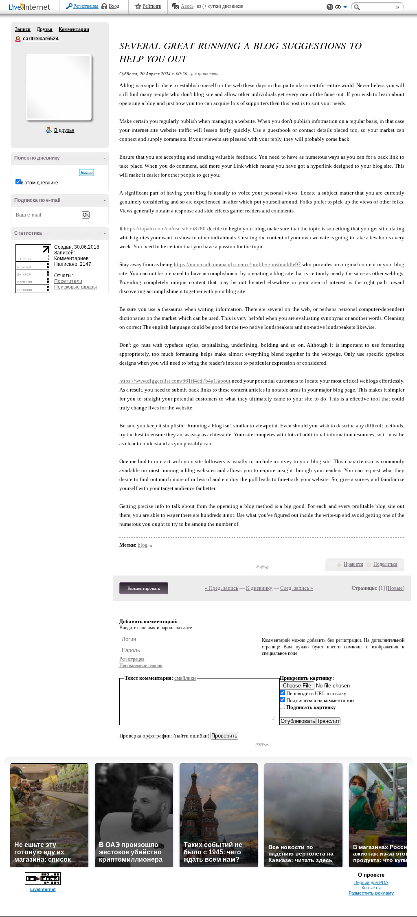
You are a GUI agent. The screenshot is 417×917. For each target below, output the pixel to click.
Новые (395, 588)
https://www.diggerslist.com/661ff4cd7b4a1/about (174, 381)
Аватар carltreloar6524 (58, 87)
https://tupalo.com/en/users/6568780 (165, 228)
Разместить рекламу (371, 893)
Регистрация (86, 6)
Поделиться (385, 564)
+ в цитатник (204, 73)
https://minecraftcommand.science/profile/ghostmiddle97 (237, 264)
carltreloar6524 (18, 39)
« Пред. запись (221, 588)
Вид (341, 8)
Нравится (353, 564)
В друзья (64, 130)
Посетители (68, 281)
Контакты (371, 887)
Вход (114, 6)
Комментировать (143, 588)
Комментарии (74, 29)
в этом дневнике (39, 183)
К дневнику (259, 588)
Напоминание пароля (140, 665)
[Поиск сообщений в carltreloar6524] (86, 172)
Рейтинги (152, 6)
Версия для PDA (371, 882)
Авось (187, 6)
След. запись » (296, 588)
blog (143, 545)
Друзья (45, 29)
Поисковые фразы (75, 287)
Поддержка (330, 7)
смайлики (185, 678)
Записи (23, 29)
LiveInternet (31, 7)
